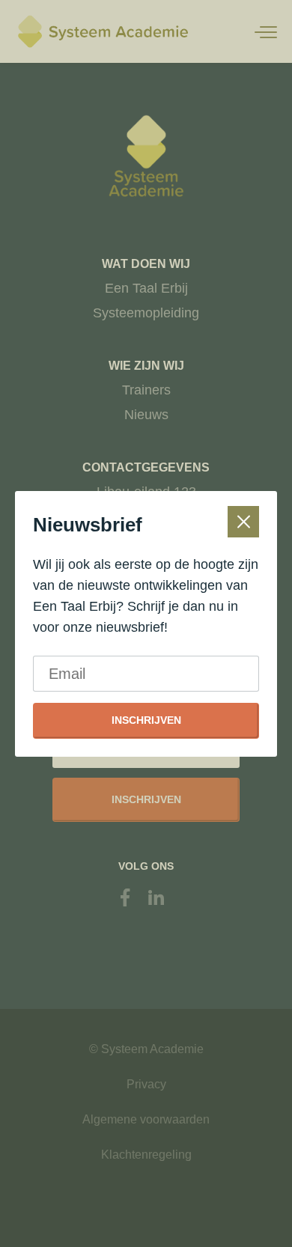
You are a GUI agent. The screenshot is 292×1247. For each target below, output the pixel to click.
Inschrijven (146, 720)
